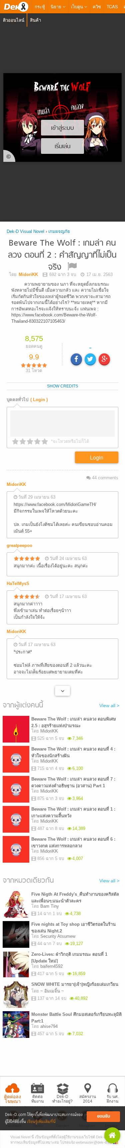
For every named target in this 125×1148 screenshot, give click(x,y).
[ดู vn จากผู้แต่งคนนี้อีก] (62, 684)
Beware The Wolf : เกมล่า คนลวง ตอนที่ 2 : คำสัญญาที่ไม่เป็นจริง (62, 255)
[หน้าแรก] (16, 6)
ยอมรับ (103, 1116)
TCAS (112, 6)
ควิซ (97, 6)
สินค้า (35, 20)
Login (96, 451)
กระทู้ (40, 6)
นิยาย (57, 6)
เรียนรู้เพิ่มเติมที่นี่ (41, 1122)
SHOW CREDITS (62, 379)
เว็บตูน (77, 6)
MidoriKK (16, 477)
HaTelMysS (18, 577)
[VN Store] (112, 1135)
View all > (109, 698)
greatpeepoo (19, 539)
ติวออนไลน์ (13, 20)
